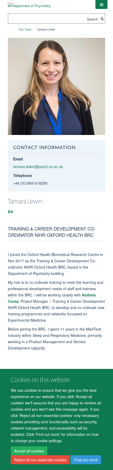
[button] (101, 4)
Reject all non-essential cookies (40, 459)
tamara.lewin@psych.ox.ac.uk (38, 166)
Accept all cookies (29, 450)
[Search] (102, 19)
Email (18, 158)
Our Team (25, 29)
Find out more (85, 459)
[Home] (12, 29)
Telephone (22, 175)
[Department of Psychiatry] (29, 3)
